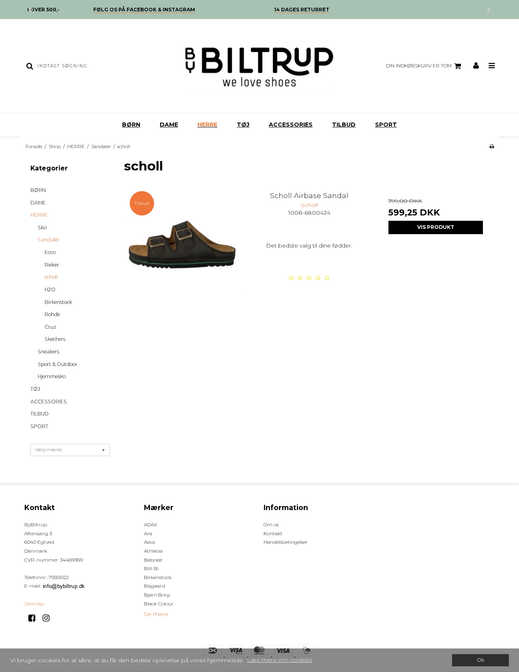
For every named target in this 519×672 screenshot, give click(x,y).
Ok (480, 660)
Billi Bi (151, 568)
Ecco (50, 252)
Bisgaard (154, 586)
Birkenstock (58, 302)
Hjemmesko (52, 376)
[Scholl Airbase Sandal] (183, 244)
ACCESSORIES (291, 124)
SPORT (386, 124)
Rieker (52, 265)
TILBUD (344, 124)
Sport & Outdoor (57, 364)
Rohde (52, 314)
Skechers (55, 339)
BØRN (131, 124)
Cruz (50, 327)
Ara (148, 533)
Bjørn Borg (157, 595)
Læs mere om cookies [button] (279, 659)
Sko (42, 227)
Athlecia (153, 551)
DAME (169, 124)
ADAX (150, 524)
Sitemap (34, 604)
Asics (149, 542)
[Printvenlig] (492, 146)
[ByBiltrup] (259, 65)
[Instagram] (49, 618)
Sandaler (49, 240)
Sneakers (48, 352)
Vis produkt (435, 227)
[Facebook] (34, 618)
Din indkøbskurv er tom (419, 65)
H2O (50, 289)
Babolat (153, 560)
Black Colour (159, 604)
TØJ (243, 124)
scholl (51, 277)
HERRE (207, 124)
